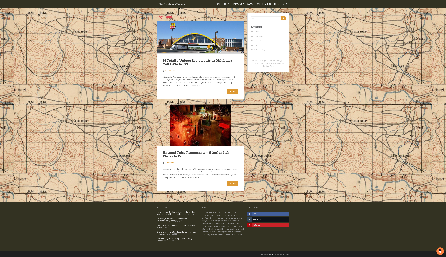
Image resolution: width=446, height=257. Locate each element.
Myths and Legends (264, 4)
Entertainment (238, 4)
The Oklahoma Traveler (173, 4)
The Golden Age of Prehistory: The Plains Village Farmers (175, 239)
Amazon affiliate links (265, 60)
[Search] (283, 18)
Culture (250, 4)
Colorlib (270, 255)
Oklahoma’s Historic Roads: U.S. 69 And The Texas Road (176, 226)
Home (218, 4)
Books (276, 4)
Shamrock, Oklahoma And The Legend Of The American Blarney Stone (174, 220)
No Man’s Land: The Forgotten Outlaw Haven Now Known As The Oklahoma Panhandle (176, 213)
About (285, 4)
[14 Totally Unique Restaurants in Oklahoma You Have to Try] (200, 37)
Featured (257, 41)
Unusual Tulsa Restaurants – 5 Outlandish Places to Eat (196, 154)
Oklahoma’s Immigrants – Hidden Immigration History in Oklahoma (177, 233)
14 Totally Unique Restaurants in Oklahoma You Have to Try (197, 62)
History (226, 4)
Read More (232, 91)
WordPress (285, 255)
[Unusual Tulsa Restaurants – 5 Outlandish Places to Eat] (200, 125)
